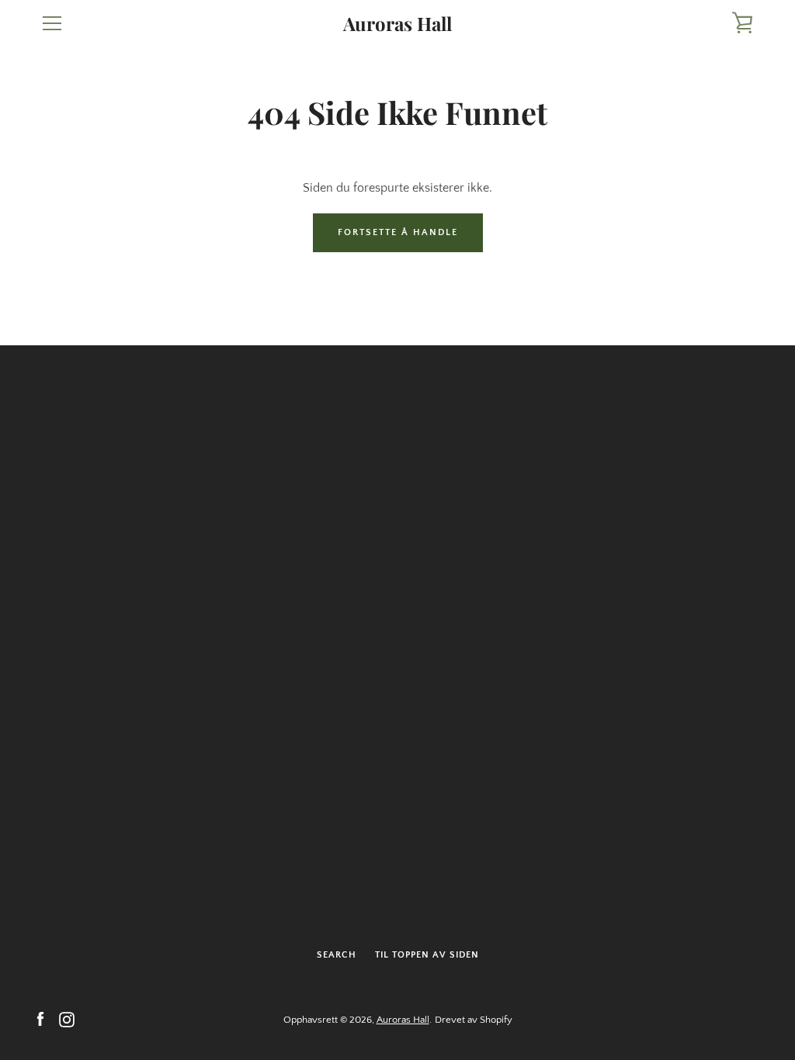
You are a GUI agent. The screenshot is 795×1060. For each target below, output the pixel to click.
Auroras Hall (397, 23)
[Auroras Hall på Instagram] (67, 1019)
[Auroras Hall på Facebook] (40, 1019)
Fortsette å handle (398, 232)
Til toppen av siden (427, 955)
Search (336, 955)
